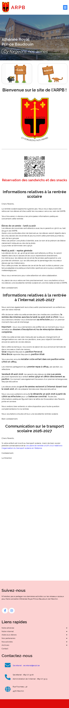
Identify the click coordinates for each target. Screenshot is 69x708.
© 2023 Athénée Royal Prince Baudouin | (27, 703)
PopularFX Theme (52, 703)
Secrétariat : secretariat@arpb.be (26, 666)
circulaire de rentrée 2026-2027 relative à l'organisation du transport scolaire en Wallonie (32, 446)
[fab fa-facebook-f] (5, 610)
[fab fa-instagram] (12, 610)
